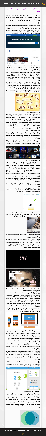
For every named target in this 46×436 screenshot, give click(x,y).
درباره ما (37, 3)
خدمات (19, 3)
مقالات (28, 3)
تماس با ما (32, 3)
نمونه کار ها (24, 3)
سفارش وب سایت (14, 3)
